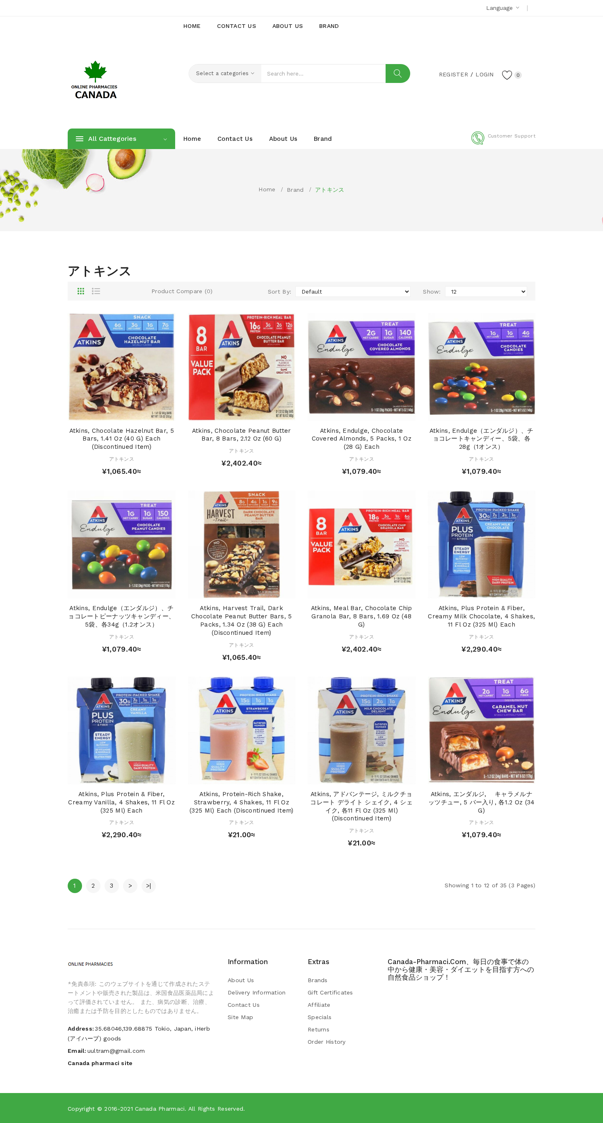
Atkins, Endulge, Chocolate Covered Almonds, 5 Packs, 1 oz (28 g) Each (361, 439)
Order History (327, 1041)
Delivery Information (257, 992)
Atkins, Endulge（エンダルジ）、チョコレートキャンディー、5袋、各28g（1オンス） (481, 439)
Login (484, 74)
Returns (318, 1029)
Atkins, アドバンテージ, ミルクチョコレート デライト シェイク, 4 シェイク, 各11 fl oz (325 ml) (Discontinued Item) (361, 806)
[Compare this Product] (145, 412)
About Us (241, 980)
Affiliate (319, 1004)
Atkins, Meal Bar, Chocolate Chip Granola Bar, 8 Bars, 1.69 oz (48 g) (361, 616)
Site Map (240, 1017)
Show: (432, 291)
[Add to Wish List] (129, 412)
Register (453, 74)
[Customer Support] (503, 143)
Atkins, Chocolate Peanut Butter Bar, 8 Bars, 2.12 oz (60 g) (241, 435)
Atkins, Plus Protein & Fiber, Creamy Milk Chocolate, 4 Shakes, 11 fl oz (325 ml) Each (481, 616)
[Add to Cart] (98, 412)
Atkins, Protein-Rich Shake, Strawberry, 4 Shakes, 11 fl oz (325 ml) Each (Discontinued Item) (241, 802)
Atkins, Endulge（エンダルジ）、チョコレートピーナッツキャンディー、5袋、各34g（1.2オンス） (121, 616)
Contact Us (244, 1004)
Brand (295, 189)
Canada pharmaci (160, 1108)
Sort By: (279, 291)
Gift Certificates (330, 992)
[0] (507, 75)
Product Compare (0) (181, 291)
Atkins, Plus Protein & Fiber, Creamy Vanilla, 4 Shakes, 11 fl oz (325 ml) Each (121, 802)
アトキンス (329, 189)
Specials (319, 1017)
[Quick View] (114, 412)
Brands (318, 980)
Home (266, 189)
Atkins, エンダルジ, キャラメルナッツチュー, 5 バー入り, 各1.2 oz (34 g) (481, 802)
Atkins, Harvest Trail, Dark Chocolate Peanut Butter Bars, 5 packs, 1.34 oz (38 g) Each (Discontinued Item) (241, 620)
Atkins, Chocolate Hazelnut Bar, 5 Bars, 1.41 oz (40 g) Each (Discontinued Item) (121, 439)
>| (148, 885)
